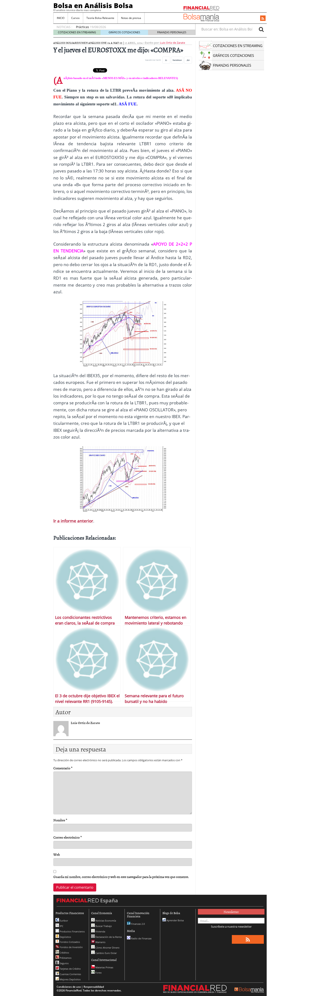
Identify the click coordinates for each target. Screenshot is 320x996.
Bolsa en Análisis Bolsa (93, 5)
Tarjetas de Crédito (70, 968)
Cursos (75, 18)
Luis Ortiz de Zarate (172, 43)
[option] (131, 24)
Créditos (64, 952)
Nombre (60, 820)
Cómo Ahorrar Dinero (107, 947)
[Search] (261, 29)
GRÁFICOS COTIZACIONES (124, 32)
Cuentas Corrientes (70, 974)
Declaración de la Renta (108, 937)
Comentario (62, 768)
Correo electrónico (67, 837)
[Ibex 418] (122, 478)
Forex (98, 972)
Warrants (100, 942)
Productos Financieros (72, 931)
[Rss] (262, 18)
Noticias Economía (105, 920)
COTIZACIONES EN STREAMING (77, 32)
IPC (61, 926)
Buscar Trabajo (103, 926)
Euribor (63, 920)
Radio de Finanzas (141, 938)
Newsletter (231, 911)
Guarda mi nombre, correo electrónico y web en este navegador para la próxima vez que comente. (121, 876)
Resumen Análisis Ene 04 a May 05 (98, 43)
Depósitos (65, 937)
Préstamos (65, 957)
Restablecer (177, 60)
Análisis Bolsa (64, 43)
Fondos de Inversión (71, 947)
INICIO (60, 18)
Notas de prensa (131, 18)
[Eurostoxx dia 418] (122, 333)
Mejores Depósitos (70, 979)
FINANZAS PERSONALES (171, 32)
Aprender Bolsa (175, 920)
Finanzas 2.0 (137, 923)
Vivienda (100, 931)
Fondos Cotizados (69, 942)
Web (56, 854)
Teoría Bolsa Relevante (100, 18)
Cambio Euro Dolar (106, 953)
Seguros (64, 963)
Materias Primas (104, 967)
